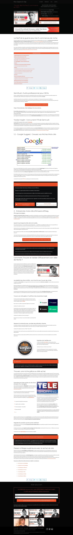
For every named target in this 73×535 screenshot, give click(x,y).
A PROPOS (55, 1)
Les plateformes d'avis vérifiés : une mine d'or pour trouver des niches (25, 68)
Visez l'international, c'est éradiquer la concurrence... (22, 58)
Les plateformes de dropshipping (23, 465)
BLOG (51, 1)
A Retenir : (15, 67)
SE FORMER (41, 1)
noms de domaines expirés (52, 458)
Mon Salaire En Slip (20, 2)
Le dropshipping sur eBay (21, 471)
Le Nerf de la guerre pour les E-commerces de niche (21, 55)
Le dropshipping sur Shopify (22, 473)
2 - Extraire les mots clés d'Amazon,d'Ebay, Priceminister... (22, 64)
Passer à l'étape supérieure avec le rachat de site (21, 82)
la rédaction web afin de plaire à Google (42, 130)
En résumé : (15, 74)
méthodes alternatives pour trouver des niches (30, 49)
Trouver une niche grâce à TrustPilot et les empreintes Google (23, 70)
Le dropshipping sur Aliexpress (22, 467)
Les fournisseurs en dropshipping (23, 463)
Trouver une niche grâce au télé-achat (19, 76)
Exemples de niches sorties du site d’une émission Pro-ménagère (24, 77)
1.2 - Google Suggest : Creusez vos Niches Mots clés (21, 61)
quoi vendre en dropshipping (38, 41)
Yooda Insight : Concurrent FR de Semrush (20, 59)
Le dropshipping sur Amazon (22, 469)
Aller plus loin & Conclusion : (18, 83)
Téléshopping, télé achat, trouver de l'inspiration (21, 80)
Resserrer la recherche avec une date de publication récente (23, 71)
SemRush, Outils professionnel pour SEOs (20, 56)
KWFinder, (24, 178)
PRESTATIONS (47, 1)
